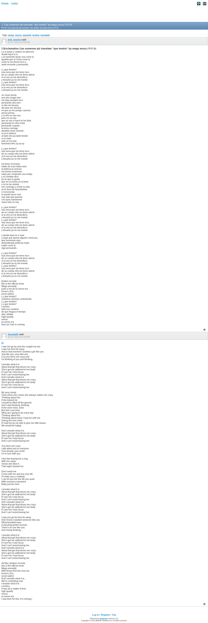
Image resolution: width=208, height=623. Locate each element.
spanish (27, 35)
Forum (4, 3)
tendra (35, 35)
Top (114, 615)
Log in (95, 615)
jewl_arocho (14, 40)
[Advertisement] (22, 14)
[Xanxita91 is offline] (4, 336)
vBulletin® (103, 619)
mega (11, 35)
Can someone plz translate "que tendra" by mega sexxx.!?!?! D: (33, 28)
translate (45, 35)
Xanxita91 (13, 334)
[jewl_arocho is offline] (4, 41)
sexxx (18, 35)
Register (105, 615)
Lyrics (14, 3)
